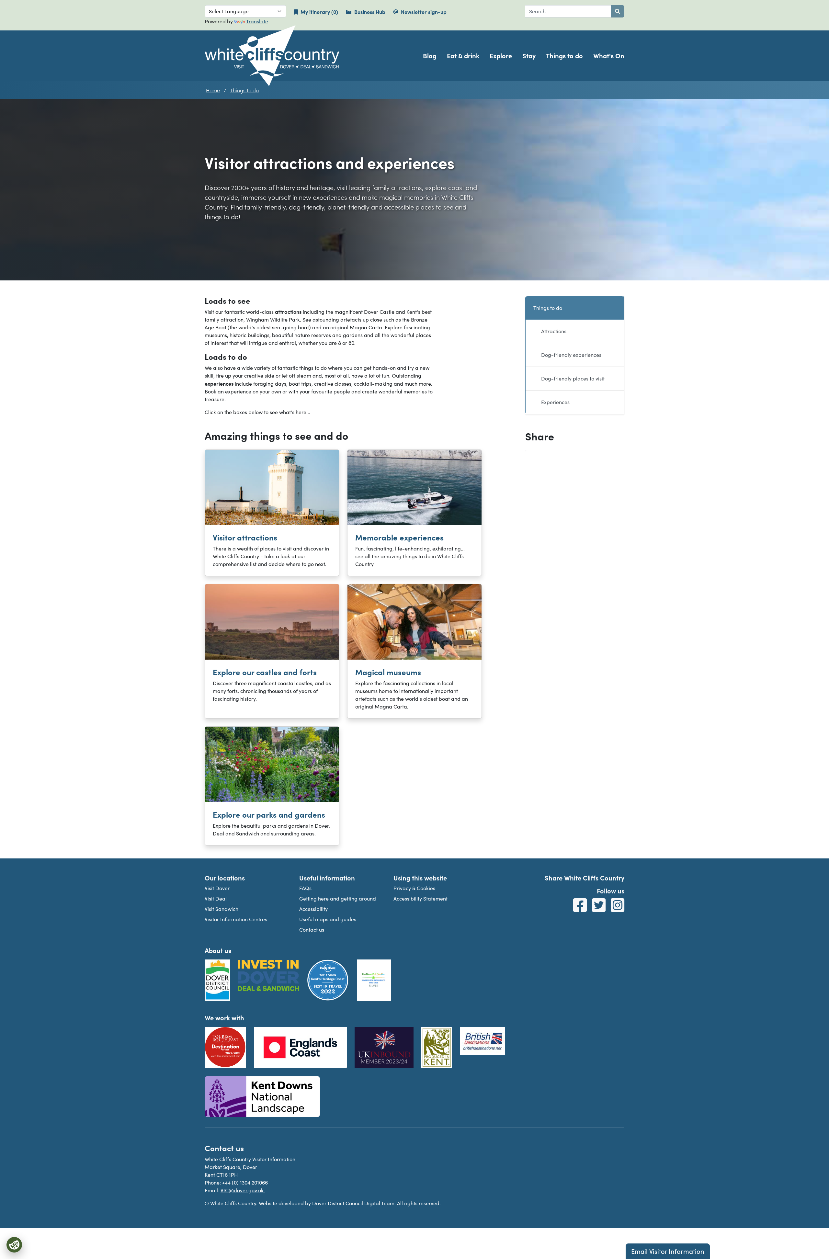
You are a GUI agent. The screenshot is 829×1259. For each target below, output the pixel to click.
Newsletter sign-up (424, 11)
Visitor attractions (245, 537)
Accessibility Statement (420, 898)
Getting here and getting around (337, 898)
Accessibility (313, 908)
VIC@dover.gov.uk (243, 1190)
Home (213, 90)
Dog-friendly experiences (571, 354)
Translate (257, 21)
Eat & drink (463, 55)
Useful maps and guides (327, 919)
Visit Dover (217, 888)
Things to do (564, 55)
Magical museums (388, 671)
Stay (529, 55)
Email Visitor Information (667, 1251)
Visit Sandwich (221, 908)
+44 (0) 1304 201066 (245, 1182)
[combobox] (568, 11)
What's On (608, 55)
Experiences (555, 402)
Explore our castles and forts (265, 671)
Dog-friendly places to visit (573, 378)
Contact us (311, 929)
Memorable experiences (399, 537)
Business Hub (369, 11)
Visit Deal (216, 898)
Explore (501, 55)
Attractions (553, 331)
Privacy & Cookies (414, 888)
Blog (430, 55)
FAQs (305, 888)
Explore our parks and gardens (269, 814)
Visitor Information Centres (236, 919)
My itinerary (323, 11)
